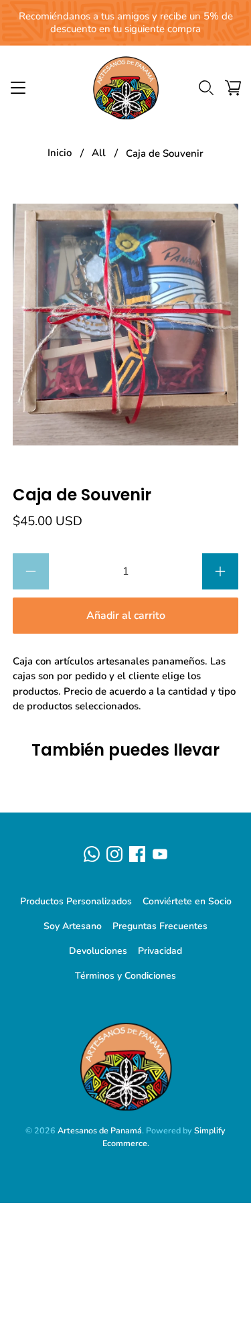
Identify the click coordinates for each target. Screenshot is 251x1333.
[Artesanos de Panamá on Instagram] (114, 854)
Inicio (60, 153)
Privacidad (160, 950)
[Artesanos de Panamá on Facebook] (137, 854)
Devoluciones (98, 950)
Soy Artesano (73, 926)
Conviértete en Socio (187, 901)
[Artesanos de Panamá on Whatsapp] (92, 854)
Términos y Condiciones (125, 975)
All (99, 153)
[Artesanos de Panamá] (126, 88)
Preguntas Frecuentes (159, 926)
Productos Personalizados (76, 901)
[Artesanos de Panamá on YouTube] (160, 854)
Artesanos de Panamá (100, 1130)
